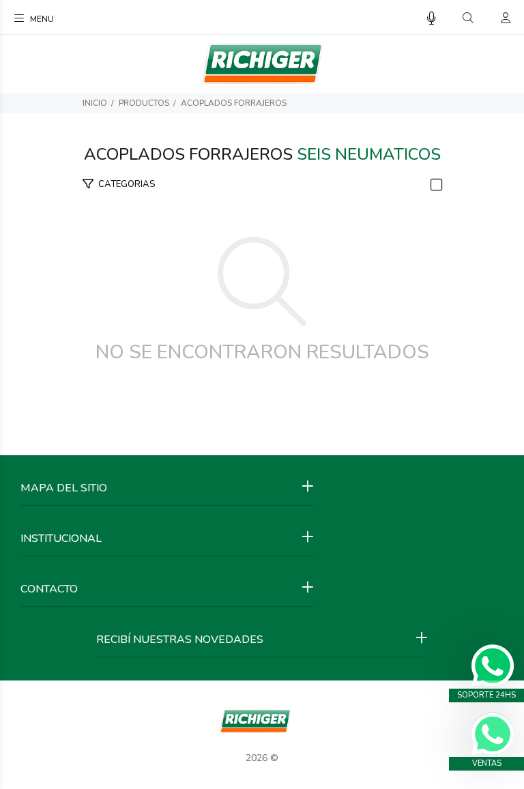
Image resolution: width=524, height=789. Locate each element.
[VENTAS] (492, 734)
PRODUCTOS (144, 103)
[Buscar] (468, 18)
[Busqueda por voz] (431, 18)
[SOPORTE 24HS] (492, 665)
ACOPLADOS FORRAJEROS (234, 103)
